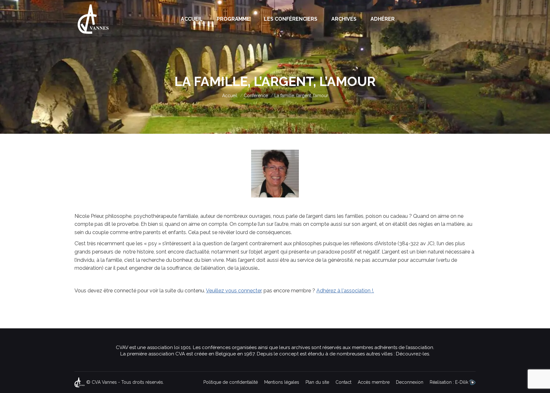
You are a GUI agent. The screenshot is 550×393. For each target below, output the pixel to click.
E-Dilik (462, 382)
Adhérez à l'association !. (345, 291)
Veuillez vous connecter (233, 291)
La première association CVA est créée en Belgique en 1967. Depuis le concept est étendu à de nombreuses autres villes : (258, 354)
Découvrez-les (412, 354)
